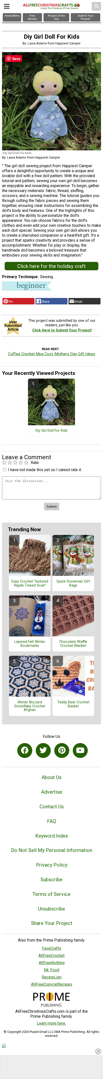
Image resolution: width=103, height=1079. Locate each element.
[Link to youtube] (80, 750)
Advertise (51, 792)
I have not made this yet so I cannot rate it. (45, 469)
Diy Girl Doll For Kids (52, 431)
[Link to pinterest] (61, 750)
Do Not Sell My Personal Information (51, 850)
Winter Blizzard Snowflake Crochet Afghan (29, 706)
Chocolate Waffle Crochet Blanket (73, 644)
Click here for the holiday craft (51, 266)
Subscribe (51, 880)
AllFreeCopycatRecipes (51, 984)
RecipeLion (52, 977)
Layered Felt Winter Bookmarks (29, 644)
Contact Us (52, 807)
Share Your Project (51, 923)
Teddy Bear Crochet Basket (73, 704)
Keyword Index (51, 836)
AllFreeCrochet (51, 955)
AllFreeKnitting (51, 962)
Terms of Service (51, 894)
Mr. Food (51, 970)
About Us (52, 777)
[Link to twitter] (43, 750)
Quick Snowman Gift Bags (73, 584)
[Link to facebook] (24, 750)
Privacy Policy (51, 865)
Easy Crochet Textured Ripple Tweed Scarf (30, 584)
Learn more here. (51, 1023)
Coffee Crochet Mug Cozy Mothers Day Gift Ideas (51, 354)
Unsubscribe (51, 909)
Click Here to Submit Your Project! (62, 330)
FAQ (51, 821)
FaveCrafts (51, 948)
